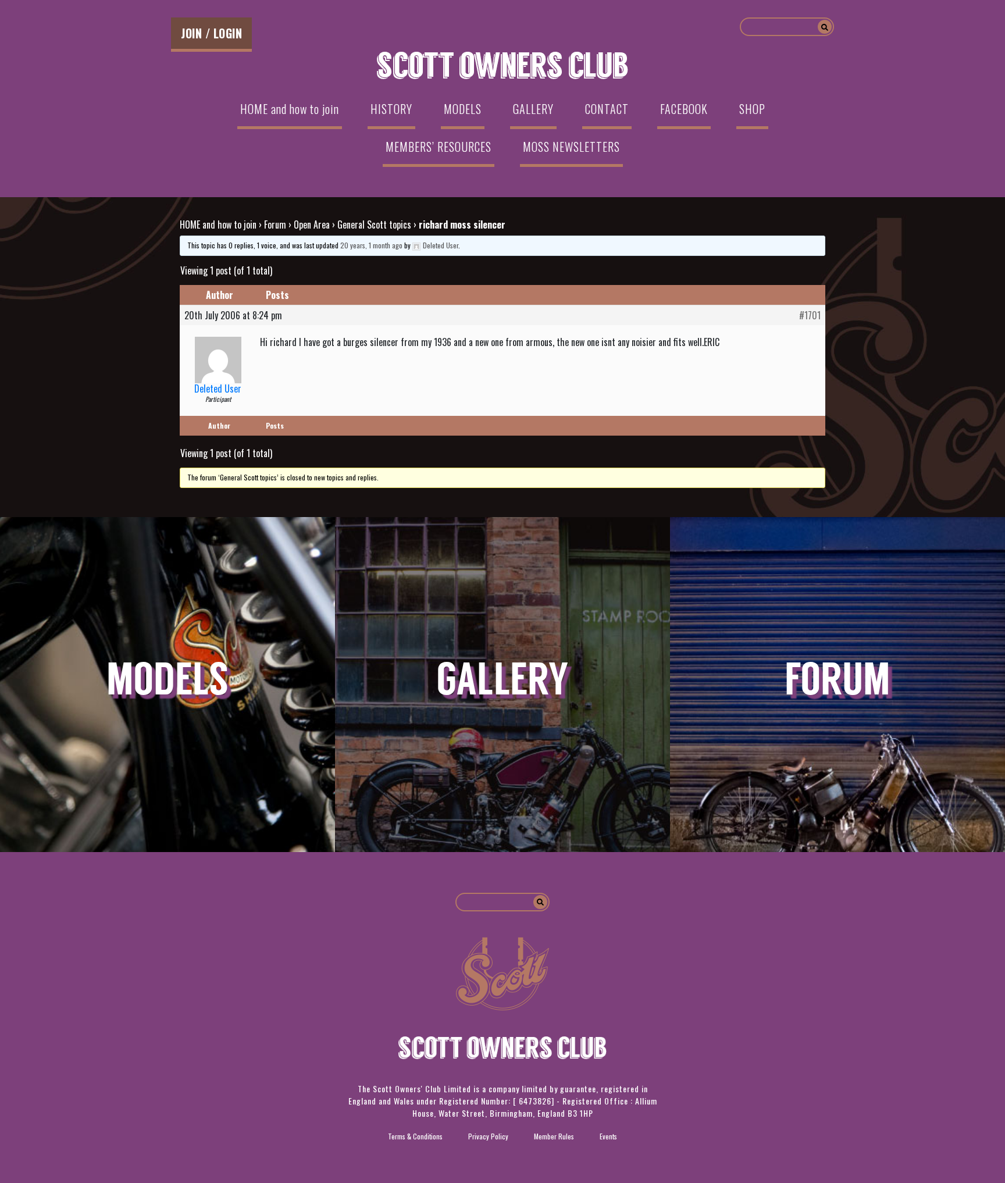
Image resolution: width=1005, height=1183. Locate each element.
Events (608, 1136)
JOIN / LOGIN (211, 33)
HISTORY (391, 108)
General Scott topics (374, 224)
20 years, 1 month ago (371, 245)
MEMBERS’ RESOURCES (438, 146)
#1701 (810, 315)
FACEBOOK (684, 108)
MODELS (463, 108)
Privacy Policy (488, 1136)
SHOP (752, 108)
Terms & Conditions (415, 1136)
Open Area (312, 224)
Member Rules (554, 1136)
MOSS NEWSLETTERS (571, 146)
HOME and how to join (289, 108)
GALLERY (533, 108)
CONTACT (607, 108)
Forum (275, 224)
